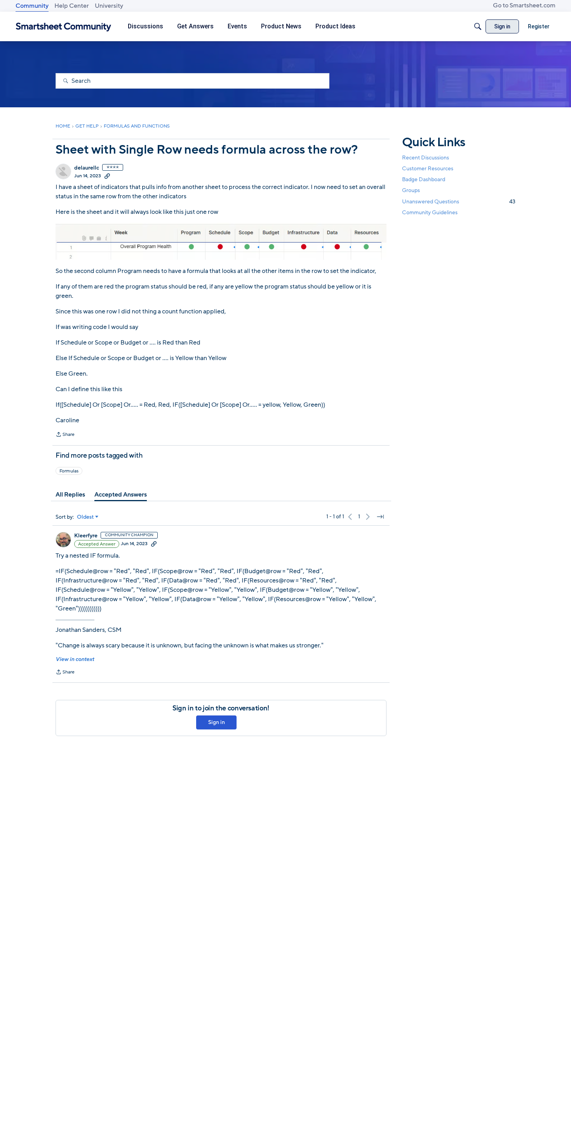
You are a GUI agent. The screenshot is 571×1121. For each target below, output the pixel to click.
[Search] (478, 26)
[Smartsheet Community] (63, 26)
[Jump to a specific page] (380, 517)
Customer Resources (427, 168)
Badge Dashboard (423, 179)
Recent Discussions (425, 157)
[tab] (70, 494)
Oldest (85, 517)
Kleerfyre (85, 535)
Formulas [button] (68, 471)
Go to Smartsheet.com (524, 5)
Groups (411, 190)
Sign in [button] (216, 722)
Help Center (71, 6)
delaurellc (86, 167)
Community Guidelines (430, 212)
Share (65, 435)
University (109, 6)
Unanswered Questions (458, 201)
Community (32, 6)
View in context (75, 659)
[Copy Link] (107, 175)
